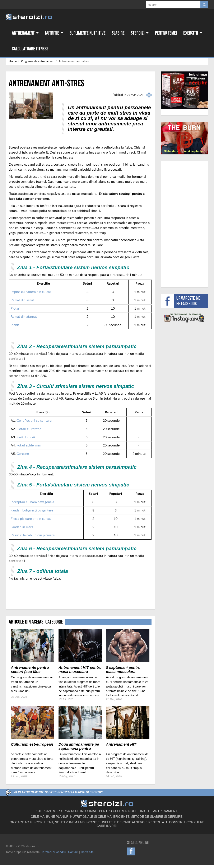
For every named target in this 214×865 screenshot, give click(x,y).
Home (13, 61)
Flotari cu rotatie (29, 429)
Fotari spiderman (29, 445)
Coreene (23, 453)
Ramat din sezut (22, 300)
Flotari (15, 308)
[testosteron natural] (184, 90)
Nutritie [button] (52, 33)
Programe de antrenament (38, 61)
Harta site (87, 852)
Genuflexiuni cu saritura (34, 420)
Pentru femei (166, 33)
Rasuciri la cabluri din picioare (33, 535)
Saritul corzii (26, 437)
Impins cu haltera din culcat (31, 292)
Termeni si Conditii (53, 852)
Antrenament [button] (24, 33)
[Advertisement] (33, 589)
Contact (73, 852)
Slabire (118, 33)
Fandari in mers (22, 527)
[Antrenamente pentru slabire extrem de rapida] (185, 138)
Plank (15, 325)
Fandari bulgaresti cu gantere (32, 510)
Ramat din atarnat (24, 316)
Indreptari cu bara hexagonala (32, 502)
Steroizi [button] (138, 33)
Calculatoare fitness (30, 49)
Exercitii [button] (191, 33)
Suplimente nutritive (88, 33)
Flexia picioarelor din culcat (31, 518)
